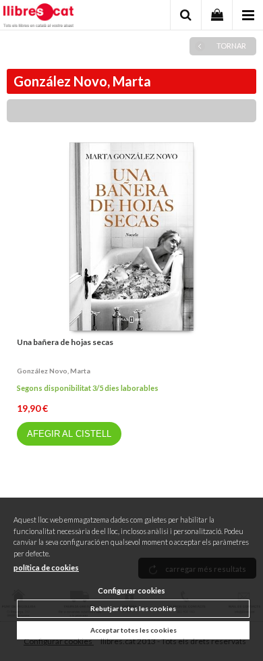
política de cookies (46, 567)
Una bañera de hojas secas (65, 342)
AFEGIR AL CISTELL (69, 434)
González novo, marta (53, 371)
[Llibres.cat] (38, 16)
